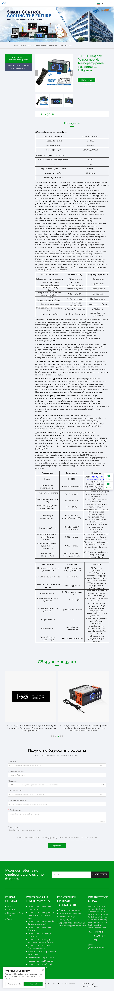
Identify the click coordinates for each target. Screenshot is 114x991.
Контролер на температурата (18, 58)
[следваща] (71, 73)
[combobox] (57, 775)
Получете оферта (86, 80)
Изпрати (57, 846)
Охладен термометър (70, 910)
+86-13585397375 (100, 936)
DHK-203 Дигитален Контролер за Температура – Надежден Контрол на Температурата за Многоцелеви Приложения (83, 728)
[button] (51, 736)
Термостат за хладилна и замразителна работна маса (41, 915)
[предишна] (36, 73)
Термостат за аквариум (40, 961)
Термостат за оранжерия (41, 958)
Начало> (17, 45)
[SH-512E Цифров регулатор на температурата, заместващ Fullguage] (54, 73)
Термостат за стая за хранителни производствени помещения (46, 45)
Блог (9, 919)
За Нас (10, 906)
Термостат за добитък (40, 964)
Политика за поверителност (90, 985)
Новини (11, 910)
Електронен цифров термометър (19, 67)
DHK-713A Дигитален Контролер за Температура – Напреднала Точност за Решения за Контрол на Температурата (30, 728)
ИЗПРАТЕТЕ (99, 874)
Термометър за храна (70, 913)
